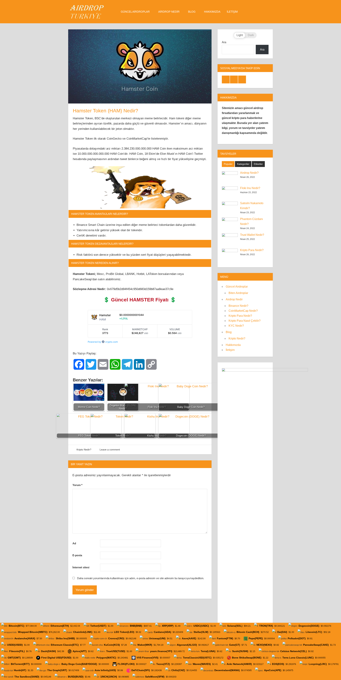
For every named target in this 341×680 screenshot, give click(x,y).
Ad (74, 543)
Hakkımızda (212, 11)
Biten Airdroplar (238, 292)
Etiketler (258, 164)
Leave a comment (110, 449)
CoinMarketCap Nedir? (243, 310)
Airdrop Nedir (169, 11)
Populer (228, 164)
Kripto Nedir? (84, 449)
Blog (192, 11)
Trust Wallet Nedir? (252, 234)
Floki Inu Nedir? (250, 188)
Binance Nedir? (238, 305)
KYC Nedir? (236, 325)
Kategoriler (243, 164)
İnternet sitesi (80, 567)
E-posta (77, 555)
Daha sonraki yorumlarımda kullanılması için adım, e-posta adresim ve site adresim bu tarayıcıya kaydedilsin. (140, 578)
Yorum (77, 485)
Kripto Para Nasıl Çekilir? (245, 320)
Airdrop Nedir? (249, 172)
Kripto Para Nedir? (252, 250)
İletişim (232, 11)
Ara (224, 42)
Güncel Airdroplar (135, 11)
